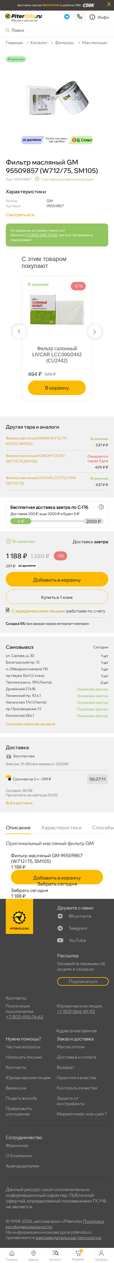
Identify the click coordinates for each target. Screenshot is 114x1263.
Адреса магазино (76, 1030)
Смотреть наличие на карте (30, 724)
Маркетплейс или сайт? (82, 1114)
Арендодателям (22, 1166)
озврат (65, 1067)
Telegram (78, 928)
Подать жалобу (22, 1098)
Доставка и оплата (76, 1057)
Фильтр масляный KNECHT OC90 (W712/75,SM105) (35, 458)
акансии (16, 1088)
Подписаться (83, 981)
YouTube (77, 940)
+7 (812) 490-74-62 (41, 235)
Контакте (80, 916)
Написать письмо (24, 1057)
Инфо (103, 17)
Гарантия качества (76, 1077)
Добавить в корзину (57, 580)
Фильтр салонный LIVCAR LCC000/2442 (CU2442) (57, 354)
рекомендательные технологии (69, 1237)
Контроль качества (77, 1088)
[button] (19, 331)
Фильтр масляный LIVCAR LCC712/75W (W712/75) (41, 480)
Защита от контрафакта (71, 1100)
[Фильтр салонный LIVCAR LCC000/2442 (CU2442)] (57, 305)
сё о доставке (19, 803)
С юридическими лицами (38, 611)
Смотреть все (20, 214)
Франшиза (17, 1145)
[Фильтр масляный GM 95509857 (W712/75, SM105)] (57, 102)
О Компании (19, 1155)
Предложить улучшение (19, 1111)
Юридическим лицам (28, 1077)
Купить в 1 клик (57, 597)
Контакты (16, 1067)
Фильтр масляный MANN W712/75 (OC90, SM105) (36, 441)
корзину (57, 388)
